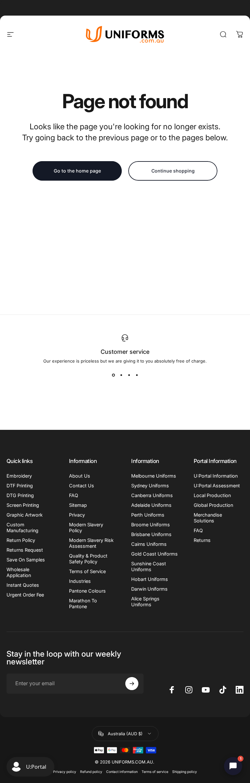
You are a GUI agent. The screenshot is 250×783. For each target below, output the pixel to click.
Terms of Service (87, 571)
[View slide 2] (121, 375)
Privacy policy (64, 772)
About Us (79, 476)
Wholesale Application (19, 572)
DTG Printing (20, 495)
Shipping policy (184, 772)
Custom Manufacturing (22, 527)
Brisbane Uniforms (151, 534)
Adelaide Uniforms (151, 505)
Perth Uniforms (147, 515)
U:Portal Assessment (217, 485)
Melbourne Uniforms (153, 476)
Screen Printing (23, 505)
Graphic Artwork (25, 515)
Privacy (77, 515)
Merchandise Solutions (208, 517)
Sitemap (78, 505)
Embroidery (19, 476)
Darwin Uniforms (149, 589)
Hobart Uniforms (149, 579)
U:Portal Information (216, 476)
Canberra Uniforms (152, 495)
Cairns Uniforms (149, 544)
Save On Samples (26, 559)
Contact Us (81, 485)
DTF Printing (20, 485)
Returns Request (25, 550)
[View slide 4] (137, 375)
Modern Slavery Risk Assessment (91, 543)
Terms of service (155, 772)
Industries (80, 581)
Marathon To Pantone (83, 603)
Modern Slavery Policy (86, 527)
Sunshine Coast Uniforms (148, 566)
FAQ (73, 495)
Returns (202, 540)
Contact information (122, 772)
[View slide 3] (129, 375)
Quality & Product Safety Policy (88, 558)
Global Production (213, 505)
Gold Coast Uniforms (154, 554)
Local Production (212, 495)
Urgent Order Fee (25, 594)
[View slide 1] (113, 375)
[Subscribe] (131, 683)
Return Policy (21, 540)
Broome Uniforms (150, 524)
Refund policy (91, 772)
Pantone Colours (87, 591)
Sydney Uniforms (150, 485)
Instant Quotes (23, 585)
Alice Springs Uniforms (145, 601)
